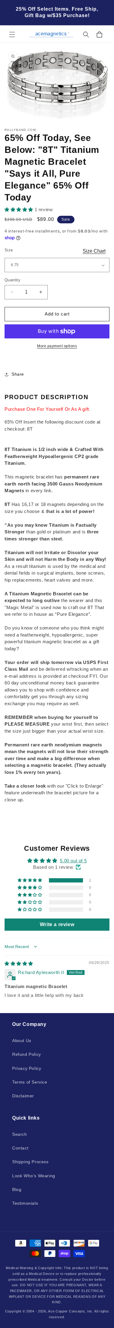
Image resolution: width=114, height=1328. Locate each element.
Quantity (12, 280)
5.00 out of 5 (73, 860)
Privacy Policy (26, 1068)
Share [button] (18, 374)
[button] (12, 34)
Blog (16, 1189)
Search (19, 1134)
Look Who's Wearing (33, 1175)
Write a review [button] (57, 924)
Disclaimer (23, 1095)
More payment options (57, 346)
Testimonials (25, 1203)
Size (9, 250)
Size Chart (94, 251)
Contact (20, 1148)
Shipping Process (30, 1161)
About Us (21, 1040)
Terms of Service (29, 1082)
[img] (19, 963)
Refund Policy (26, 1054)
